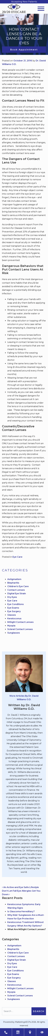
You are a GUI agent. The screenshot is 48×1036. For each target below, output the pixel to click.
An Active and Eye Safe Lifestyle (21, 887)
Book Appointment (24, 49)
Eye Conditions (15, 604)
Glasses (11, 615)
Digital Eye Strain (16, 593)
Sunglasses (13, 633)
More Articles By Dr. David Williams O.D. (24, 698)
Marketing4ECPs (23, 1022)
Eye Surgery (14, 611)
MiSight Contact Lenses (20, 622)
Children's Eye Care (18, 586)
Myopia (11, 625)
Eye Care (17, 557)
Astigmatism (14, 579)
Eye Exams (13, 608)
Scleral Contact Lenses (20, 629)
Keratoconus (14, 618)
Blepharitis (13, 583)
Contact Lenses (16, 590)
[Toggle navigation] (41, 8)
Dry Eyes (12, 597)
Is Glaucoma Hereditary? (21, 911)
